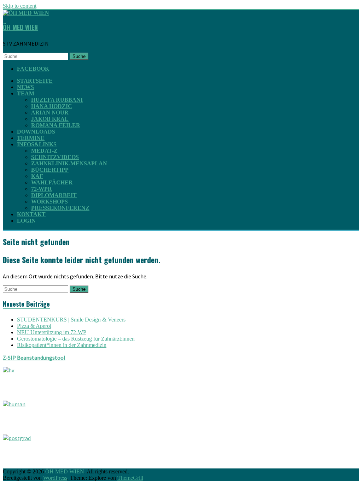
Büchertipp (50, 170)
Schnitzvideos (55, 157)
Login (26, 221)
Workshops (49, 202)
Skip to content (19, 6)
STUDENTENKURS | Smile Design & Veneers (71, 320)
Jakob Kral (50, 119)
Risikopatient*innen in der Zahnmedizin (61, 345)
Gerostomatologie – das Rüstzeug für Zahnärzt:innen (76, 339)
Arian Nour (50, 113)
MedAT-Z (44, 151)
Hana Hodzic (51, 106)
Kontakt (31, 214)
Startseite (35, 81)
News (25, 87)
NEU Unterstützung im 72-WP (51, 332)
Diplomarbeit (54, 195)
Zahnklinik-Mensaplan (69, 163)
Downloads (36, 132)
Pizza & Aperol (34, 326)
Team (25, 93)
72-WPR (41, 189)
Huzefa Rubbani (57, 100)
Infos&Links (37, 144)
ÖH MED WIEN (20, 27)
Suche (79, 56)
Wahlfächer (52, 182)
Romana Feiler (55, 125)
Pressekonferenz (60, 208)
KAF (37, 176)
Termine (31, 138)
